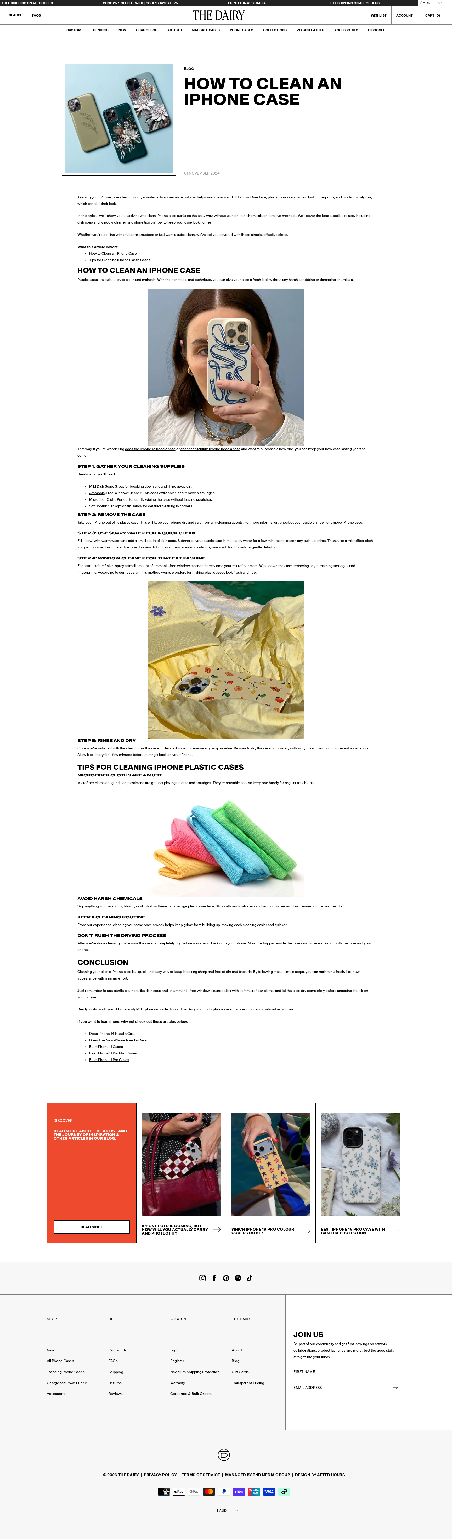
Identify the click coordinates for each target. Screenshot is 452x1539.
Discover (377, 30)
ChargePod (146, 30)
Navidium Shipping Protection (194, 1372)
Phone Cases (241, 30)
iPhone (99, 522)
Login (174, 1350)
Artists (174, 30)
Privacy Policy (160, 1474)
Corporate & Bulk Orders (191, 1393)
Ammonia (97, 493)
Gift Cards (240, 1372)
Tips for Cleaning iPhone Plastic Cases (119, 260)
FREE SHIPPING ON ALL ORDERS (27, 3)
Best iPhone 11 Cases (106, 1047)
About (237, 1350)
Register (177, 1361)
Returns (115, 1383)
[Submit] (395, 1388)
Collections (275, 30)
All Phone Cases (60, 1361)
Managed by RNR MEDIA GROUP (257, 1474)
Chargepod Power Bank (67, 1383)
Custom (73, 30)
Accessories (346, 30)
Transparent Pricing (248, 1383)
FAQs (36, 15)
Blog (235, 1361)
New (122, 30)
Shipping (116, 1372)
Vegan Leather (310, 30)
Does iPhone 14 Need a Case (112, 1033)
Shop (52, 1319)
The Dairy (241, 1319)
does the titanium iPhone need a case (210, 449)
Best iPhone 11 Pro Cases (109, 1060)
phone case (222, 1009)
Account (179, 1319)
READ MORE (92, 1227)
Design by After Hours (320, 1474)
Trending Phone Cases (66, 1372)
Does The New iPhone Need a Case (118, 1040)
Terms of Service (201, 1474)
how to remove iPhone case (340, 522)
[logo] (218, 15)
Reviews (116, 1393)
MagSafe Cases (206, 30)
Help (113, 1319)
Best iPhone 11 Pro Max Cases (113, 1053)
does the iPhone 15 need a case (150, 449)
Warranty (177, 1383)
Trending (100, 30)
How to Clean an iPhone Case (113, 253)
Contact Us (118, 1350)
